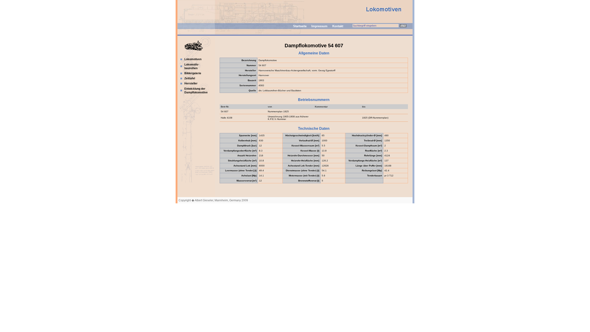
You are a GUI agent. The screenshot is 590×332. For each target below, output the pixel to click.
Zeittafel (189, 78)
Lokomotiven (192, 59)
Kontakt (337, 26)
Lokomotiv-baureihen (191, 66)
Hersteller (191, 83)
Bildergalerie (192, 73)
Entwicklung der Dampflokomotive (196, 90)
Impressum (319, 26)
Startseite (300, 26)
